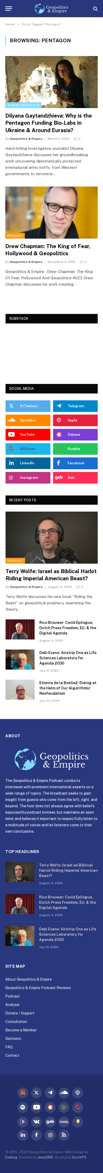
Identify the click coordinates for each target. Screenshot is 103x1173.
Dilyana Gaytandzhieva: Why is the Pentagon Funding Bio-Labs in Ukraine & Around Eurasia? (48, 123)
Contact (12, 1055)
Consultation (16, 1021)
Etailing (11, 1157)
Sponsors (13, 1038)
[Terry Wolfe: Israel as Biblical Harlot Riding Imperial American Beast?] (52, 537)
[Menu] (8, 9)
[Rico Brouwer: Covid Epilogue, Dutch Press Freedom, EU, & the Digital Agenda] (20, 629)
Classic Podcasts (23, 105)
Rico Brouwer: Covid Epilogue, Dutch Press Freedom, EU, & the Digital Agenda (67, 627)
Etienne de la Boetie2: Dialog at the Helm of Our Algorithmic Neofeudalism (67, 688)
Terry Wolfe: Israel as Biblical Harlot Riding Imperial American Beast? (68, 870)
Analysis (12, 1005)
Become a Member (21, 1030)
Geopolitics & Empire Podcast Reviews (38, 988)
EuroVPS (79, 1157)
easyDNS (45, 1157)
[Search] (95, 9)
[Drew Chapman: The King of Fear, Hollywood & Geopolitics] (51, 213)
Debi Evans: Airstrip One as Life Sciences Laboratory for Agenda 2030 (67, 658)
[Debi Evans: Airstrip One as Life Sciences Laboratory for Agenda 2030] (20, 660)
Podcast (15, 235)
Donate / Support (20, 1013)
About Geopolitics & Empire (28, 979)
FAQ (9, 1047)
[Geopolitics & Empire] (51, 8)
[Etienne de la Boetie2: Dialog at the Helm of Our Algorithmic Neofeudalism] (20, 690)
